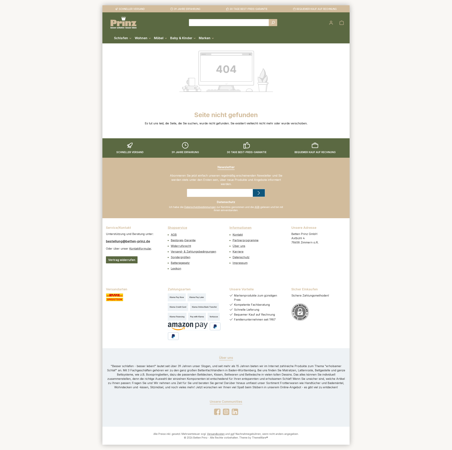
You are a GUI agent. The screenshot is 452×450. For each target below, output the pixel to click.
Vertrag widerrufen (121, 260)
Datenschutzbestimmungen (200, 207)
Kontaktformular (140, 248)
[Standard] (114, 297)
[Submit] (259, 193)
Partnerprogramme (245, 240)
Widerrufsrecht (181, 246)
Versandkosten (216, 433)
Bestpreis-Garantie (183, 240)
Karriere (238, 251)
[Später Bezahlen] (173, 336)
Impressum (240, 263)
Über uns (239, 246)
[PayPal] (215, 326)
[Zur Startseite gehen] (123, 22)
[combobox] (229, 22)
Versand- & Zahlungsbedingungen (193, 251)
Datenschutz (241, 257)
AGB (257, 207)
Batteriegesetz (180, 263)
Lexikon (176, 268)
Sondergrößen (180, 257)
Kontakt (238, 234)
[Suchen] (273, 22)
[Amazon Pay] (188, 326)
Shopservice (177, 227)
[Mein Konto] (331, 22)
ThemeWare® (260, 437)
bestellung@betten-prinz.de (128, 241)
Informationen (241, 227)
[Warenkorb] (341, 22)
